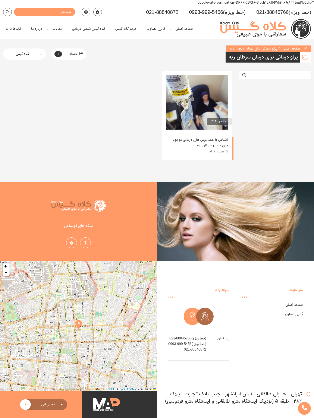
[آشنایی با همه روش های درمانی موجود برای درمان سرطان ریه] (197, 102)
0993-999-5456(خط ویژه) (217, 12)
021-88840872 (162, 12)
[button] (78, 326)
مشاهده (178, 121)
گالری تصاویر (294, 314)
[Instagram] (86, 12)
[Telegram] (97, 12)
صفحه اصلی (291, 48)
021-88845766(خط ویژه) (283, 12)
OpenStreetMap (128, 389)
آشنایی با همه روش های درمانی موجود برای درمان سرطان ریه (200, 142)
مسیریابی (48, 404)
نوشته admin (217, 151)
